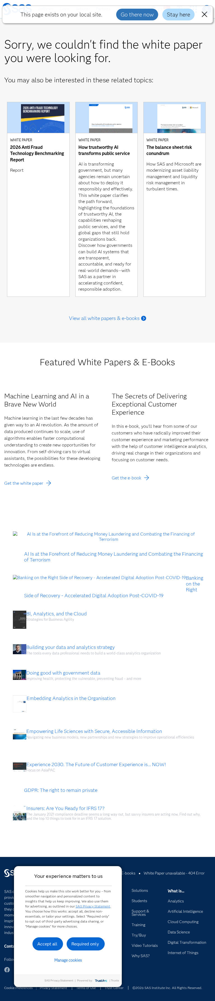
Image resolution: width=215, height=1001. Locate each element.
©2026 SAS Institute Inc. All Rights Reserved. (167, 988)
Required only (85, 944)
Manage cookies (68, 960)
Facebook (7, 972)
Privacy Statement (53, 988)
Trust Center (113, 988)
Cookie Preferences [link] (18, 988)
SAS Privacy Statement (93, 906)
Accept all (47, 944)
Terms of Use (86, 988)
